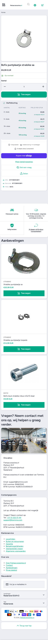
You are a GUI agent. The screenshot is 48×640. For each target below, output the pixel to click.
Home (3, 12)
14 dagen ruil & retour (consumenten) (36, 230)
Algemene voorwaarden (16, 551)
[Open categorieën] (3, 4)
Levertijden (10, 539)
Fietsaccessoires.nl (27, 618)
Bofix (11, 187)
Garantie (9, 544)
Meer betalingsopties (24, 162)
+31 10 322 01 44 (14, 517)
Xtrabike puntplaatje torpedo (15, 340)
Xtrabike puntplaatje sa (12, 284)
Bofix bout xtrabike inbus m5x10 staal (18, 396)
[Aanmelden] (41, 584)
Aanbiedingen (11, 568)
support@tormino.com (12, 520)
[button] (42, 5)
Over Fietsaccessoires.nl (16, 563)
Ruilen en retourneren (15, 541)
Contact (9, 565)
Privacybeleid (11, 570)
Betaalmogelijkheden (14, 546)
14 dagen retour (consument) (25, 148)
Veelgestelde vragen (14, 549)
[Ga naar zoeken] (28, 4)
